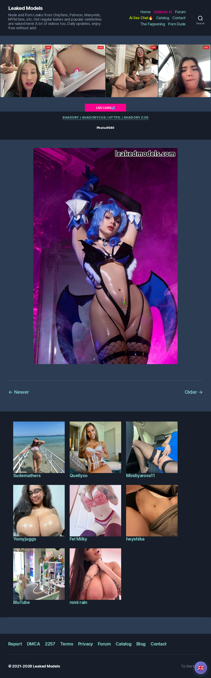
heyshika (135, 539)
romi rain (78, 602)
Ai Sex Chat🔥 (141, 18)
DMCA (33, 644)
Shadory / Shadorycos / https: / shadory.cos (105, 117)
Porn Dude (177, 24)
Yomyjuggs (24, 539)
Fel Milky (78, 539)
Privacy (85, 644)
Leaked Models (25, 8)
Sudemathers (27, 475)
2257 (50, 644)
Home (145, 12)
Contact (179, 18)
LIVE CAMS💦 (105, 108)
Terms (66, 644)
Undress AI (163, 12)
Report (15, 644)
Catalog (162, 18)
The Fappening (152, 24)
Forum (180, 12)
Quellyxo (78, 475)
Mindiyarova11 (140, 475)
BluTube (21, 602)
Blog (141, 644)
